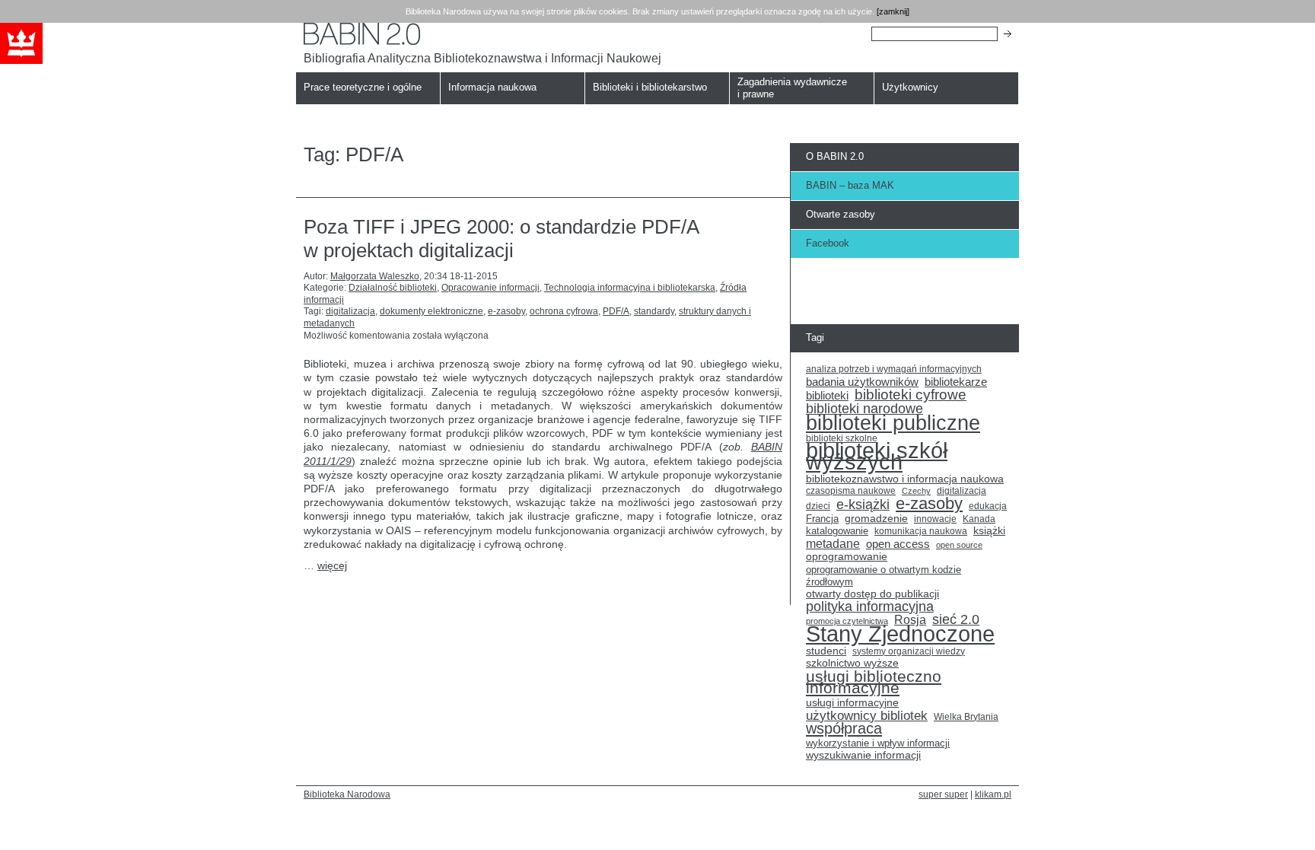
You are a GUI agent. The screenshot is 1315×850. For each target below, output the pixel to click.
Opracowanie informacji (490, 287)
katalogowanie (837, 531)
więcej (332, 565)
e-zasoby (506, 311)
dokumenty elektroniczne (431, 311)
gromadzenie (876, 518)
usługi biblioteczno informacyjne (873, 682)
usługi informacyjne (852, 702)
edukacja (988, 506)
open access (898, 544)
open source (959, 544)
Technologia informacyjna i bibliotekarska (629, 287)
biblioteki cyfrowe (910, 395)
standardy (654, 311)
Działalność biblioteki (393, 287)
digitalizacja (350, 311)
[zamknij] (893, 11)
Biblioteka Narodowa (347, 794)
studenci (826, 651)
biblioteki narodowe (864, 409)
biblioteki (827, 396)
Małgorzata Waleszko (374, 276)
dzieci (818, 506)
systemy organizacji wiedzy (908, 651)
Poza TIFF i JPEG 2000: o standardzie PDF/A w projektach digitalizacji (501, 238)
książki (989, 530)
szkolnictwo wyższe (852, 663)
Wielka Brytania (966, 716)
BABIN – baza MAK (850, 185)
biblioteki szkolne (841, 438)
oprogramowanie (846, 556)
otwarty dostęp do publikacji (872, 594)
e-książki (863, 505)
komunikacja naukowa (920, 531)
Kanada (979, 519)
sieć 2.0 (955, 620)
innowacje (935, 519)
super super (943, 794)
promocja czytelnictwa (847, 621)
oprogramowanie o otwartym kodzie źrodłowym (883, 575)
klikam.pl (993, 794)
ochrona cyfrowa (564, 311)
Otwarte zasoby (840, 214)
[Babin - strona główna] (482, 34)
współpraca (844, 729)
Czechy (916, 490)
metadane (833, 544)
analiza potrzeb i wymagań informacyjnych (894, 369)
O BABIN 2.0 (835, 156)
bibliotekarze (956, 382)
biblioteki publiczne (893, 423)
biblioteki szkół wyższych (876, 457)
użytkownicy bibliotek (867, 716)
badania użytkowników (862, 382)
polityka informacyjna (870, 607)
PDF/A (616, 311)
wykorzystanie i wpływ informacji (878, 743)
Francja (822, 519)
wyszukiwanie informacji (863, 755)
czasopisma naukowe (851, 490)
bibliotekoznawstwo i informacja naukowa (905, 479)
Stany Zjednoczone (900, 634)
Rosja (910, 620)
